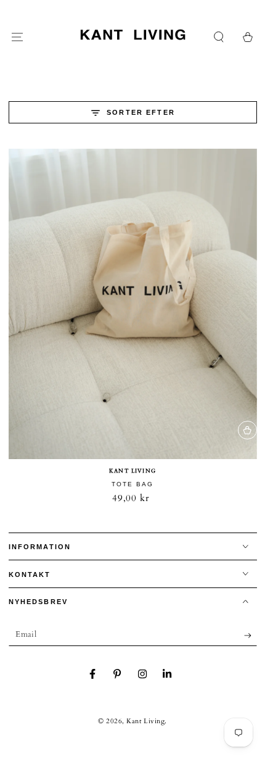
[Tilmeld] (250, 635)
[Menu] (17, 37)
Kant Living (145, 721)
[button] (219, 37)
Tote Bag (132, 484)
